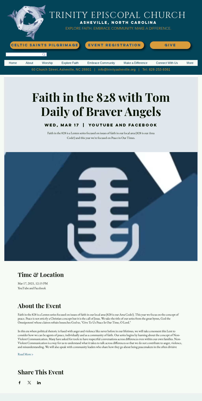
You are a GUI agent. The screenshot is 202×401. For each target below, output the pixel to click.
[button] (29, 63)
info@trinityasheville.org (117, 69)
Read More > (25, 354)
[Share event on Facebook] (20, 382)
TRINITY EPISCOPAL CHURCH (117, 15)
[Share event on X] (29, 382)
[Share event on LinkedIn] (39, 382)
